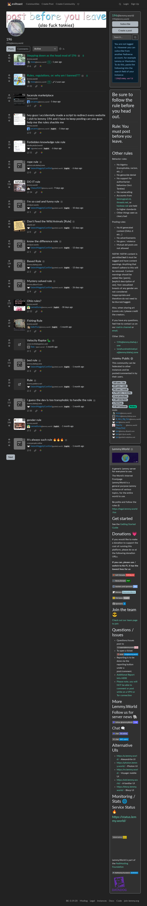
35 (31, 411)
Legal (92, 901)
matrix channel (123, 327)
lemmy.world (32, 59)
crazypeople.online (34, 443)
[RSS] (64, 49)
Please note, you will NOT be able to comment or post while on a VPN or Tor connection (127, 689)
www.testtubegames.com (37, 344)
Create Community (65, 4)
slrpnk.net (31, 225)
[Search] (120, 4)
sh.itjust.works (33, 205)
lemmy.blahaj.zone (34, 265)
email (114, 331)
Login (126, 4)
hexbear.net (122, 206)
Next (10, 457)
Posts (11, 49)
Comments (22, 49)
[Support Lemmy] (78, 4)
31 (31, 86)
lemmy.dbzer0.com (34, 285)
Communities (32, 4)
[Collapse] (131, 449)
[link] (35, 66)
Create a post (125, 30)
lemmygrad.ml (124, 199)
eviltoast (17, 4)
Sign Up (135, 4)
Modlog (133, 406)
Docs (111, 901)
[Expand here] (19, 59)
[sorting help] (60, 49)
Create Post (48, 4)
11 (31, 153)
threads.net (122, 202)
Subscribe (125, 24)
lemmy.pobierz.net (34, 384)
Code (119, 901)
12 (31, 311)
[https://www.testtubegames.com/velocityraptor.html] (19, 344)
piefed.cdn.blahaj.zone (36, 165)
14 (31, 192)
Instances (102, 901)
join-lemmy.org (131, 901)
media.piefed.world (34, 146)
